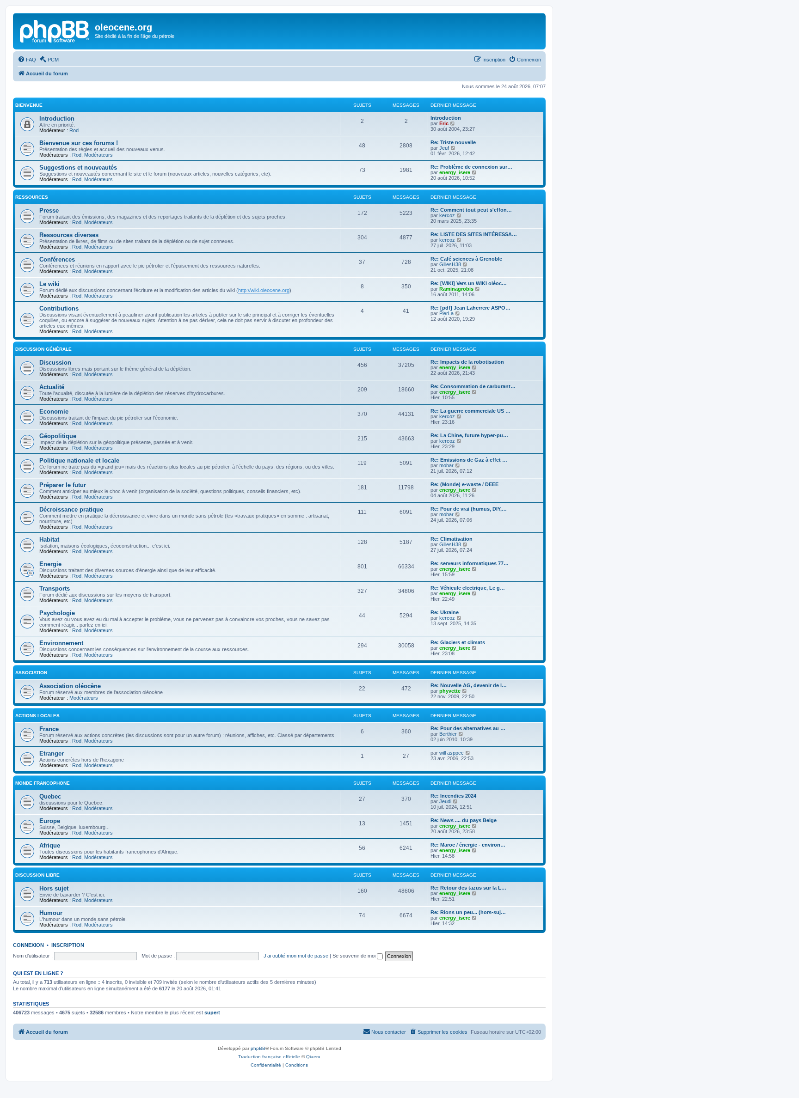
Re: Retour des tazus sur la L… (468, 888)
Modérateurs (98, 155)
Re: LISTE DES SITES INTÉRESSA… (473, 234)
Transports (54, 588)
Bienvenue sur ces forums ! (78, 143)
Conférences (57, 259)
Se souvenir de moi (354, 955)
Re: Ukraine (444, 612)
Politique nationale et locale (79, 460)
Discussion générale (43, 349)
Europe (49, 820)
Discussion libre (37, 875)
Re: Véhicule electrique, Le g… (467, 588)
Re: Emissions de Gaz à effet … (468, 460)
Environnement (61, 643)
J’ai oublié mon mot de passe (296, 955)
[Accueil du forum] (55, 30)
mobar (446, 465)
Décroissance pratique (71, 509)
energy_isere (454, 172)
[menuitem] (27, 59)
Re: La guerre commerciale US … (470, 411)
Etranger (51, 753)
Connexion (28, 945)
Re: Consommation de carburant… (473, 386)
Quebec (50, 796)
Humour (50, 912)
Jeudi (445, 801)
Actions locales (37, 715)
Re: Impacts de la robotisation (467, 362)
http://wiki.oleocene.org (263, 290)
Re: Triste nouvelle (453, 142)
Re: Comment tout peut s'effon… (471, 210)
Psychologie (57, 613)
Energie (50, 564)
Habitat (49, 539)
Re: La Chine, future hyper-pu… (469, 435)
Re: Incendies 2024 (453, 796)
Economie (53, 411)
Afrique (49, 845)
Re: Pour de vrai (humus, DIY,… (468, 509)
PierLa (446, 313)
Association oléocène (70, 686)
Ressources (31, 197)
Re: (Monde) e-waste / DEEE (464, 484)
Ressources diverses (68, 235)
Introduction (56, 118)
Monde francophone (42, 783)
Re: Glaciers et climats (457, 642)
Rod (74, 130)
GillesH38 (450, 264)
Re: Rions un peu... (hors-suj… (468, 912)
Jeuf (444, 148)
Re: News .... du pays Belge (463, 820)
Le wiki (49, 284)
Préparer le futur (62, 485)
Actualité (51, 387)
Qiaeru (313, 1056)
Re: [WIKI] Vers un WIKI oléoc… (468, 283)
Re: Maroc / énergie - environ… (467, 845)
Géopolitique (57, 436)
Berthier (448, 734)
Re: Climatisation (451, 539)
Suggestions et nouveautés (78, 167)
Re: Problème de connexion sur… (471, 167)
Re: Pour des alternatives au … (467, 728)
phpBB (258, 1048)
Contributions (59, 308)
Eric (444, 123)
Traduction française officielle (269, 1056)
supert (212, 1012)
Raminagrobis (456, 289)
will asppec (451, 753)
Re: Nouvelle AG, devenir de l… (468, 685)
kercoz (447, 215)
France (49, 729)
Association (31, 672)
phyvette (450, 691)
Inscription (67, 945)
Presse (49, 210)
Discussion (55, 362)
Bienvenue (29, 105)
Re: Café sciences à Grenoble (466, 259)
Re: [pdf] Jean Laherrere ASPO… (470, 308)
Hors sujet (53, 888)
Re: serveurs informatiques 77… (469, 563)
